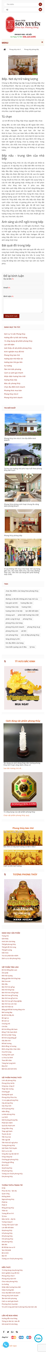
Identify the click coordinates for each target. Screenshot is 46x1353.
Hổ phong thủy (7, 1233)
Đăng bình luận (11, 316)
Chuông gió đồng (8, 1162)
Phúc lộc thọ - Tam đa (9, 1191)
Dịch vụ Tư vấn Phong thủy (14, 334)
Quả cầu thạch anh (8, 1125)
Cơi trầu (4, 1026)
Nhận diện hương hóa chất (14, 376)
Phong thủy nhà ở (15, 49)
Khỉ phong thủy (7, 1171)
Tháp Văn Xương (7, 1089)
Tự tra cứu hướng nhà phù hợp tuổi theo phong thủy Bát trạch (23, 469)
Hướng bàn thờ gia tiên (13, 362)
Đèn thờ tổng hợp (8, 990)
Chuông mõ (6, 1024)
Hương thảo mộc (10, 380)
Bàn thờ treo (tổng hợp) (10, 992)
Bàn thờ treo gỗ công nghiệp (12, 1001)
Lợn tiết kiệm (9, 344)
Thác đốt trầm (7, 1060)
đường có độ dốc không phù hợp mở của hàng (22, 599)
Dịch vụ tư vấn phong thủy (11, 958)
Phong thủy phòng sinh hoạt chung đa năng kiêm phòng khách (21, 505)
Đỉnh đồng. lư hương (9, 1046)
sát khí (23, 631)
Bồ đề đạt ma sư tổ (8, 1247)
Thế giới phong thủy (9, 944)
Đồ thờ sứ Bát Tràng (9, 1035)
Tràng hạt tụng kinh (9, 1063)
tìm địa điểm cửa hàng (14, 643)
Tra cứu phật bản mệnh (10, 956)
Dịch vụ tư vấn (7, 1151)
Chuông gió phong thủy (10, 1159)
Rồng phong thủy (8, 1208)
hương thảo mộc (12, 607)
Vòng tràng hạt (7, 1157)
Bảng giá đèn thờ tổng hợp (11, 978)
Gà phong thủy (7, 1168)
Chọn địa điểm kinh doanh (14, 387)
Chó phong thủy (7, 1239)
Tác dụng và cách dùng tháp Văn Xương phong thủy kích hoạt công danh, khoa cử (22, 764)
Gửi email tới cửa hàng (9, 1324)
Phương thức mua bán (13, 390)
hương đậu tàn (26, 603)
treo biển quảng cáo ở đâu (16, 647)
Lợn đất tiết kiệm (8, 1227)
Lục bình (5, 1117)
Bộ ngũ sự (5, 1018)
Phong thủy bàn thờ (12, 355)
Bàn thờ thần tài (7, 1007)
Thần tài (4, 1210)
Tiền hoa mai (6, 1137)
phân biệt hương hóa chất (28, 615)
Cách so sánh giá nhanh (13, 373)
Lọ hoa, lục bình (7, 1057)
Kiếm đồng (5, 1111)
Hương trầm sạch (8, 1055)
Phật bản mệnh (7, 1123)
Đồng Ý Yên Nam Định (9, 1032)
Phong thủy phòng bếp (13, 535)
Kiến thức (5, 953)
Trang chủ (5, 936)
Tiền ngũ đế (6, 1140)
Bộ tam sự (5, 1021)
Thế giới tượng (7, 950)
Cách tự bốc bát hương (13, 866)
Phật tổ (4, 1205)
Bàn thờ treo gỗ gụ (8, 987)
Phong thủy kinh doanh (13, 397)
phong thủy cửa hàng (14, 623)
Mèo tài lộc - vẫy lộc (8, 1219)
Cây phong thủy (7, 1103)
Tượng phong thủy (8, 1145)
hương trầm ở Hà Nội (14, 611)
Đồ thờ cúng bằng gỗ (9, 1038)
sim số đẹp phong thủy (30, 635)
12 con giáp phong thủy (10, 1100)
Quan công (5, 1194)
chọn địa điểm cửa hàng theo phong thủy (22, 591)
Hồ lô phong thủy (8, 1109)
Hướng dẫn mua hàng (9, 1318)
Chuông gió (6, 1092)
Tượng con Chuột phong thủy (12, 1174)
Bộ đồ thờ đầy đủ (8, 1015)
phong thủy (27, 619)
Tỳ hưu (4, 1216)
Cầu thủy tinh (6, 1106)
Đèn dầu (5, 984)
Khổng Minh (6, 1196)
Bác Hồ (4, 1256)
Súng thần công (7, 1128)
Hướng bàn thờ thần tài (13, 359)
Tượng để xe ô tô (8, 1213)
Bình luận (7, 296)
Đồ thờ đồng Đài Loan (9, 970)
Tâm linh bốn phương (12, 369)
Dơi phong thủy (7, 1176)
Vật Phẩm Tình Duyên (9, 1148)
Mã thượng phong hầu (10, 1120)
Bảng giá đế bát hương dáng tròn (13, 1009)
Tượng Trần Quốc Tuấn (10, 1225)
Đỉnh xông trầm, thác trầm (11, 1049)
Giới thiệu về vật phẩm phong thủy (18, 348)
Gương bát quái (7, 1094)
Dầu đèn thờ (6, 1041)
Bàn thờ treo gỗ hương (10, 995)
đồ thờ (8, 595)
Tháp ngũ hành (7, 1131)
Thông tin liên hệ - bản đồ (11, 1321)
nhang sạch (10, 615)
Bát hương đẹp (7, 1012)
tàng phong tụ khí (13, 639)
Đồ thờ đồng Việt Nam (9, 1029)
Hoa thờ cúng (6, 1052)
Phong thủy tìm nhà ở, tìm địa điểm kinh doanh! (20, 439)
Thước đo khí (6, 1134)
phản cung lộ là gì (13, 619)
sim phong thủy (12, 635)
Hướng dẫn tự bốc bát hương (15, 337)
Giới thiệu (5, 939)
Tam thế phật (6, 1250)
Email (6, 287)
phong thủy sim (12, 631)
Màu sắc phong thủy (12, 383)
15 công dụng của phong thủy (12, 1270)
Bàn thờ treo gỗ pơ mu (10, 998)
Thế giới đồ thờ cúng (9, 947)
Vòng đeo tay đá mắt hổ (10, 1154)
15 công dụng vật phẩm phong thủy (18, 341)
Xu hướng (8, 366)
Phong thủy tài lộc (8, 1083)
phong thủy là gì (33, 627)
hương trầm (26, 607)
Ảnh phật (5, 973)
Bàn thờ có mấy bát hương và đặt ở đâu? (20, 846)
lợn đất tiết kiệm (31, 611)
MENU (5, 42)
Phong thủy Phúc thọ (9, 1097)
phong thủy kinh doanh (15, 627)
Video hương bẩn (8, 1290)
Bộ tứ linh (5, 1165)
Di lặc (3, 1188)
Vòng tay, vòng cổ (8, 1086)
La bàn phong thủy (8, 1114)
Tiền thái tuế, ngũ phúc (10, 1142)
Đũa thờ (4, 1066)
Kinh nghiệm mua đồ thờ (14, 351)
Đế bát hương (6, 1043)
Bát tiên (4, 1244)
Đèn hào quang (7, 976)
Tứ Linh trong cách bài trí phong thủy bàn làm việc (19, 1307)
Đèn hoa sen (6, 981)
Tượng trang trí (7, 1222)
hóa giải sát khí (12, 603)
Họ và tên (7, 279)
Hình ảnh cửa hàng (8, 941)
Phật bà (4, 1202)
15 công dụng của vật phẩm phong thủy (19, 812)
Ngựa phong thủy (8, 1199)
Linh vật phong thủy (9, 1080)
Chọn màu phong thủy (10, 1281)
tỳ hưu (32, 647)
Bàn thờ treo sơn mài (9, 1004)
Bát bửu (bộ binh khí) (9, 1069)
